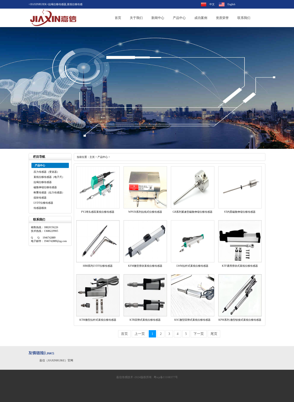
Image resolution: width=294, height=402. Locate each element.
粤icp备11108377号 (166, 377)
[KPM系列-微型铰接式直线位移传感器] (240, 315)
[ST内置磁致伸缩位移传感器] (240, 207)
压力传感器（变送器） (46, 171)
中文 (212, 4)
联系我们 (243, 18)
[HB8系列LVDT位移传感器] (98, 261)
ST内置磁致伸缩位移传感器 (239, 211)
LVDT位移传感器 (43, 202)
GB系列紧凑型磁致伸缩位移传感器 (192, 211)
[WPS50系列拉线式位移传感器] (145, 207)
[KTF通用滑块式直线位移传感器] (240, 261)
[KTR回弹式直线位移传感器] (145, 315)
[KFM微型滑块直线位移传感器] (145, 261)
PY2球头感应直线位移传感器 (97, 211)
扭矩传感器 (40, 197)
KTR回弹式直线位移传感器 (145, 319)
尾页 (213, 334)
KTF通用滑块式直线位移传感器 (240, 265)
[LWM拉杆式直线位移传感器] (192, 261)
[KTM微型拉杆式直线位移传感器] (98, 315)
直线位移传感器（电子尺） (49, 177)
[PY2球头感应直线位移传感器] (98, 207)
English (231, 4)
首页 (118, 18)
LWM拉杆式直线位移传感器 (192, 265)
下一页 (198, 334)
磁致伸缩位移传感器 (45, 187)
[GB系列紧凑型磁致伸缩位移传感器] (192, 207)
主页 (92, 157)
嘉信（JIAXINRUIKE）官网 (56, 360)
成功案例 (200, 18)
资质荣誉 (222, 18)
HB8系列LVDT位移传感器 (98, 265)
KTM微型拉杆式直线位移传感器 (97, 319)
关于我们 (136, 18)
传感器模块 (40, 207)
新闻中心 (157, 18)
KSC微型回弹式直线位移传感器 (192, 319)
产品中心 (179, 18)
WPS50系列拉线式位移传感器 (145, 211)
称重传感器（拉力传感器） (49, 192)
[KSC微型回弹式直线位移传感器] (192, 315)
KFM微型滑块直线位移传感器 (145, 265)
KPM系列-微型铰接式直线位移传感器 (239, 319)
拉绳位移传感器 (43, 182)
